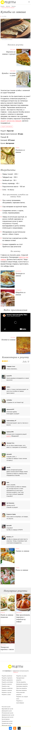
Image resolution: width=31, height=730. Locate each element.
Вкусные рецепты (21, 690)
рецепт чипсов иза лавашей (11, 121)
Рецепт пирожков (7, 126)
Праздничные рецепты (20, 679)
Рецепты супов (6, 694)
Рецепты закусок (7, 684)
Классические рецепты (20, 693)
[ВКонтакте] (10, 728)
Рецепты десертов (7, 680)
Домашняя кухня (7, 710)
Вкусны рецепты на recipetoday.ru (8, 2)
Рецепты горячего (7, 678)
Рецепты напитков (7, 688)
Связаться (15, 672)
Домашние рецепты (22, 684)
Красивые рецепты (22, 686)
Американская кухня (8, 715)
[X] (19, 728)
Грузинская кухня (7, 723)
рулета (9, 436)
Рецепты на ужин (21, 675)
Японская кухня (6, 725)
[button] (29, 2)
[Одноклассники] (14, 728)
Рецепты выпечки (7, 675)
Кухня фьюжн (6, 719)
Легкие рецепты (21, 682)
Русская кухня (6, 706)
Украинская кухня (7, 721)
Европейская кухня (7, 708)
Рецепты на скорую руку (22, 697)
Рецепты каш (5, 686)
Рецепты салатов (7, 690)
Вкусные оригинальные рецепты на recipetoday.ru (15, 666)
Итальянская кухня (7, 713)
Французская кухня (7, 717)
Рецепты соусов (6, 692)
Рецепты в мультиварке (20, 701)
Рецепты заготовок (7, 682)
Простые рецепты (21, 688)
